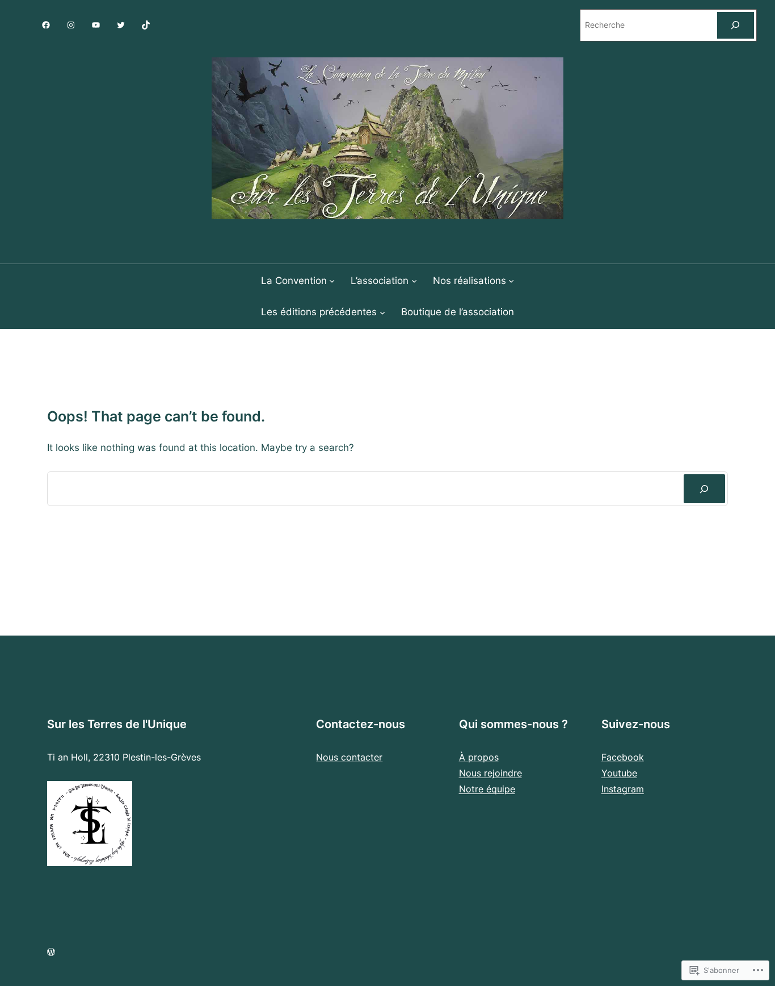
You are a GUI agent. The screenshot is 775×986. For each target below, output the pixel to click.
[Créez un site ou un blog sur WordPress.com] (51, 952)
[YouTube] (95, 25)
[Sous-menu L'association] (414, 280)
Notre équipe (487, 789)
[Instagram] (70, 25)
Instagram (622, 789)
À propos (479, 757)
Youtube (619, 773)
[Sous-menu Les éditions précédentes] (382, 312)
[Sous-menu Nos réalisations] (511, 280)
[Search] (735, 25)
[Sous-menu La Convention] (332, 280)
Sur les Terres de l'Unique (117, 724)
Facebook (622, 757)
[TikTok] (145, 25)
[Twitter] (120, 25)
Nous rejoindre (490, 773)
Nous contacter (349, 757)
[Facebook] (45, 25)
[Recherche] (704, 488)
